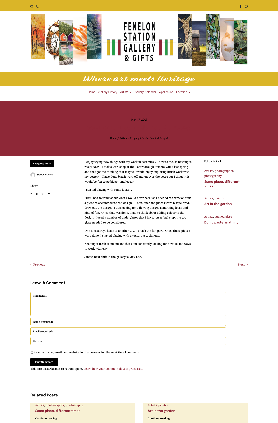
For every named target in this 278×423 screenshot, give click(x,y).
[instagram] (246, 6)
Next (241, 264)
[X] (37, 194)
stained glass (223, 216)
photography (213, 176)
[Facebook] (31, 194)
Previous (39, 264)
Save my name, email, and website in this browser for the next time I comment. (87, 352)
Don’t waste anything (221, 222)
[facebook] (240, 6)
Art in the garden (218, 204)
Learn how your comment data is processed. (113, 369)
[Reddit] (43, 194)
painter (220, 198)
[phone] (37, 6)
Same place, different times (57, 411)
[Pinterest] (48, 194)
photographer (224, 171)
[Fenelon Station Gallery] (139, 15)
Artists (48, 163)
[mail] (31, 6)
